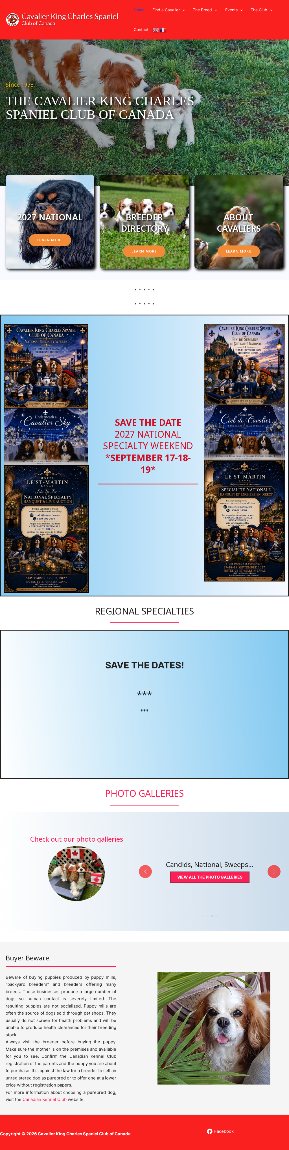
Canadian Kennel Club (45, 1099)
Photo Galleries (144, 793)
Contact (141, 29)
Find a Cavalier (166, 9)
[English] (156, 29)
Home (139, 9)
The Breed (202, 9)
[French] (163, 29)
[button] (182, 10)
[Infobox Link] (76, 868)
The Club (259, 9)
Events (231, 9)
